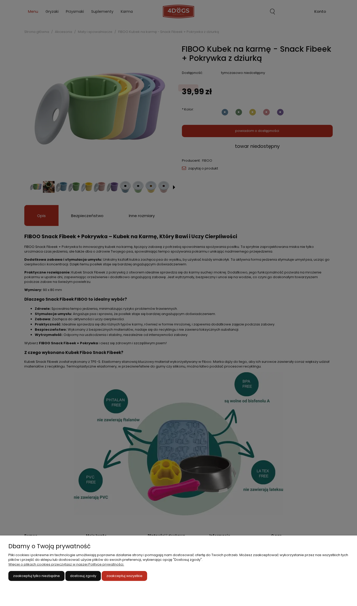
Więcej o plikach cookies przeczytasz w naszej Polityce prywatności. (66, 564)
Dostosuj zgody (83, 575)
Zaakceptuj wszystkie (124, 575)
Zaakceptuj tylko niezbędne (36, 575)
